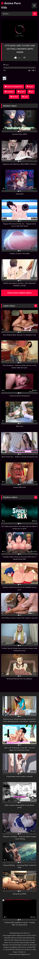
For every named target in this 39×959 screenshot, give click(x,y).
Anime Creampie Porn (14, 86)
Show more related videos (19, 293)
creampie (10, 92)
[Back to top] (32, 952)
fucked (22, 92)
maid (26, 97)
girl (32, 92)
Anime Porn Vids (11, 5)
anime (31, 86)
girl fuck (15, 97)
